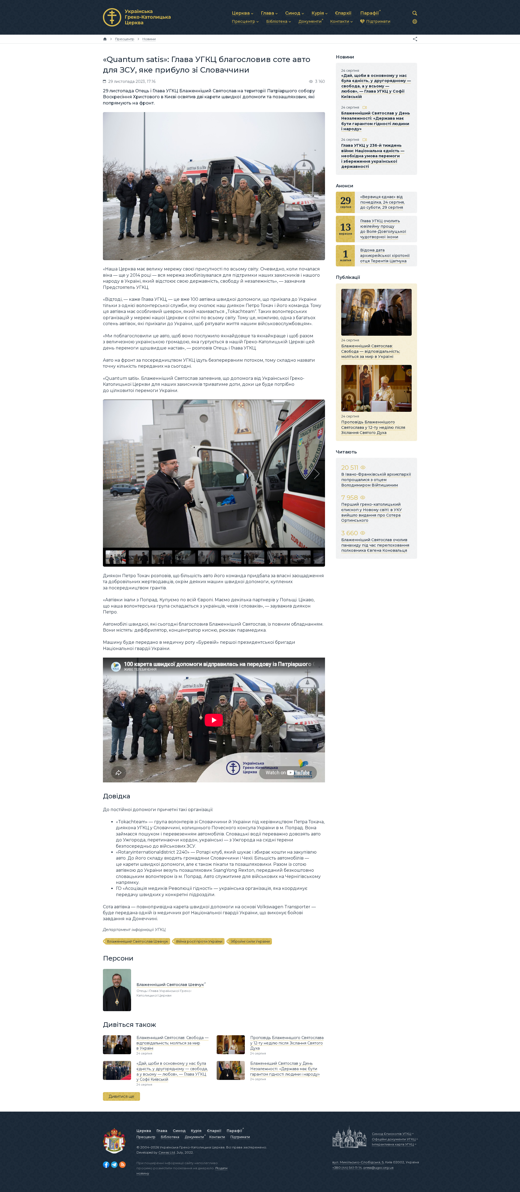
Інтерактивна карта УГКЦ (393, 1144)
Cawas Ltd (166, 1152)
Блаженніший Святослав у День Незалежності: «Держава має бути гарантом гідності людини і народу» (285, 1068)
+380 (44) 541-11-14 (347, 1167)
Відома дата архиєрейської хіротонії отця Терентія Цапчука (385, 255)
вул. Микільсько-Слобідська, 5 (358, 1162)
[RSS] (122, 1164)
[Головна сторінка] (105, 39)
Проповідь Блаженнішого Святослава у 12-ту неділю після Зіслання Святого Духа (287, 1043)
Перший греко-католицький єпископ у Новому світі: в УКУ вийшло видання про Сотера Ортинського (371, 512)
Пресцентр (145, 1137)
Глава (162, 1130)
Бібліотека (170, 1137)
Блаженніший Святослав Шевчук (137, 941)
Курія (196, 1130)
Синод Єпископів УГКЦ (391, 1134)
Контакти (217, 1137)
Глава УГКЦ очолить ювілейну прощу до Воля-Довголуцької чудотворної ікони (383, 228)
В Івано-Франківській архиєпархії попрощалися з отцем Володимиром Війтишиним (376, 479)
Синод (179, 1130)
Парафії (234, 1130)
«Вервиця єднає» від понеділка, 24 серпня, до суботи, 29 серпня (382, 202)
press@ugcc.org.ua (378, 1167)
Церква (143, 1130)
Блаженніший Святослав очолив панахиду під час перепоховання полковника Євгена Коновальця (375, 545)
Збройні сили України (250, 941)
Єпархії (214, 1130)
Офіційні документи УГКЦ (393, 1139)
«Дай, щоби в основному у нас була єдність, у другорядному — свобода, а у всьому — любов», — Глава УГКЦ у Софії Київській (172, 1071)
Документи (194, 1137)
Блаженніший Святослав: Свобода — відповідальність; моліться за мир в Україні (172, 1043)
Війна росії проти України (199, 941)
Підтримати (240, 1137)
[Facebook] (106, 1164)
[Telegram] (114, 1164)
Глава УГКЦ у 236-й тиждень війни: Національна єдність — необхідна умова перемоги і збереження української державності (372, 156)
